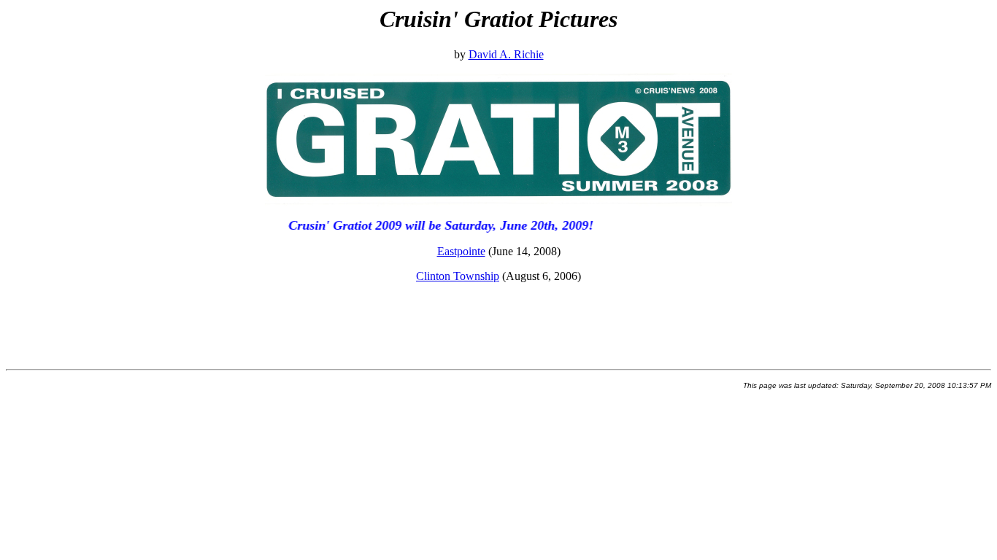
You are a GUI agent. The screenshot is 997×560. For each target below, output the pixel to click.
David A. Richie (506, 54)
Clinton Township (457, 276)
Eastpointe (461, 251)
